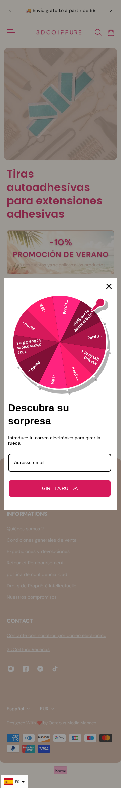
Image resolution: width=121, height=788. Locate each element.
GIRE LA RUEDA (60, 488)
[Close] (109, 286)
